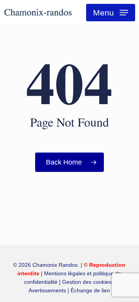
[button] (110, 13)
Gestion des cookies (87, 282)
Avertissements (47, 290)
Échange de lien (90, 290)
